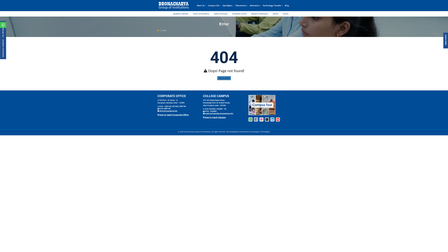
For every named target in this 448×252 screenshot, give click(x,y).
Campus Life (214, 5)
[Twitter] (267, 119)
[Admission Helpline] (250, 119)
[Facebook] (256, 119)
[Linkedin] (272, 119)
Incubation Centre (239, 14)
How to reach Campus (215, 117)
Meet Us (201, 5)
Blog (287, 5)
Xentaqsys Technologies (260, 132)
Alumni (275, 14)
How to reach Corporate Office (174, 115)
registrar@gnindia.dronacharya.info (219, 113)
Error (164, 30)
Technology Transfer (272, 5)
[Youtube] (277, 119)
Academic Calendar (180, 14)
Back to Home (224, 78)
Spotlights (228, 5)
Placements (241, 5)
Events (285, 14)
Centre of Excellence (201, 14)
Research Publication (259, 14)
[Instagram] (261, 119)
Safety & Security (221, 14)
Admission (255, 5)
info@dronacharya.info (168, 111)
